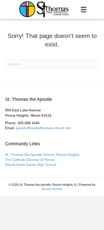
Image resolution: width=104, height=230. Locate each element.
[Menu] (83, 9)
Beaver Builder (52, 189)
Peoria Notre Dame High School (30, 165)
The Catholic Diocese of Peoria (30, 160)
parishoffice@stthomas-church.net (43, 128)
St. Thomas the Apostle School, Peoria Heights (42, 155)
